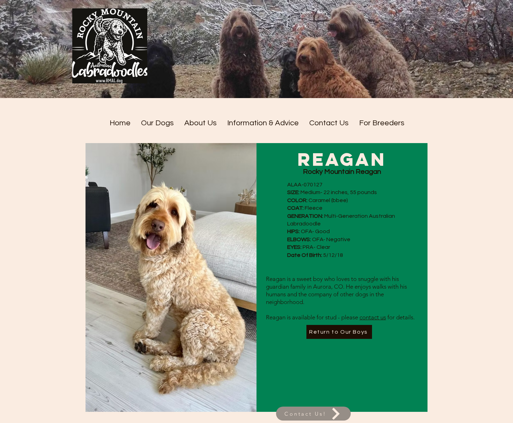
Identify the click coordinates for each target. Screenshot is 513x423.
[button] (157, 123)
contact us (372, 317)
